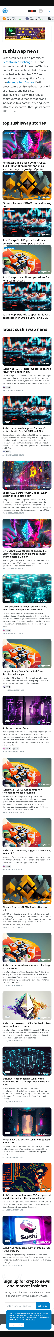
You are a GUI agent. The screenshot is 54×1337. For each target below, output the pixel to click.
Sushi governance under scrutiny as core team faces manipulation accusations (25, 608)
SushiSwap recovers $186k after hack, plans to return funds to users (27, 1025)
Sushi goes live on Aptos (16, 727)
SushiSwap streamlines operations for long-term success (26, 279)
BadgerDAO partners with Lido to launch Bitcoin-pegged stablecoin (25, 494)
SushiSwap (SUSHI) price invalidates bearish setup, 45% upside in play (25, 242)
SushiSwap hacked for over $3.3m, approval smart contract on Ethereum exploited (27, 1196)
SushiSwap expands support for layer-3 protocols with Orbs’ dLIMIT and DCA (27, 316)
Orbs (7, 451)
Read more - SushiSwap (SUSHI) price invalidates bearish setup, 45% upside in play (27, 351)
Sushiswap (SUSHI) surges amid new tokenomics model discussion (22, 791)
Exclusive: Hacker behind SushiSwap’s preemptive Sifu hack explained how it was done (26, 1081)
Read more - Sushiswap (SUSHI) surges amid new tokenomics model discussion (27, 772)
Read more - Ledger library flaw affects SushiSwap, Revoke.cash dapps (27, 653)
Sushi (7, 387)
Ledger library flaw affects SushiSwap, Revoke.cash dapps (24, 672)
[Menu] (49, 11)
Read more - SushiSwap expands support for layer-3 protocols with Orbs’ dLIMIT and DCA (27, 410)
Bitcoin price (12, 19)
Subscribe (42, 1306)
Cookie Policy (29, 1319)
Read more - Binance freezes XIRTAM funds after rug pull (27, 889)
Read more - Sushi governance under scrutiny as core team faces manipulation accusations (27, 588)
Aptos (15, 748)
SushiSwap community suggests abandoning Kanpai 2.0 (27, 852)
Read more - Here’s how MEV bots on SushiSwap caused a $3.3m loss (27, 1121)
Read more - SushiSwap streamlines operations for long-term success (27, 947)
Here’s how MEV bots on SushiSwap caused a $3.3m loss (26, 1141)
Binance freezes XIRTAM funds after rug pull (27, 204)
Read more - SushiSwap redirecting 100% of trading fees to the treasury (27, 1230)
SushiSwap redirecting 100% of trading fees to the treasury (26, 1249)
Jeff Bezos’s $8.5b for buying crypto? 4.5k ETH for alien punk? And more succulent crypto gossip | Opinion (24, 166)
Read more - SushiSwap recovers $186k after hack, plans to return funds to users (27, 1005)
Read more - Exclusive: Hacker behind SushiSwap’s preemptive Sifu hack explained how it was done (27, 1061)
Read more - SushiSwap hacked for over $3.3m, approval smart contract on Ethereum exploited (27, 1177)
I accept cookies (16, 1325)
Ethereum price (34, 19)
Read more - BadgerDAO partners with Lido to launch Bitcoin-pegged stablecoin (27, 475)
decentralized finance (20, 82)
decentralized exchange (17, 62)
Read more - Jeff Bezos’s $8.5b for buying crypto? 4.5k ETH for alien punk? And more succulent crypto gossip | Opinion (27, 533)
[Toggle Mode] (41, 11)
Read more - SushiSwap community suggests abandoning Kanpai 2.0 (27, 832)
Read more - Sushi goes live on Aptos (27, 710)
